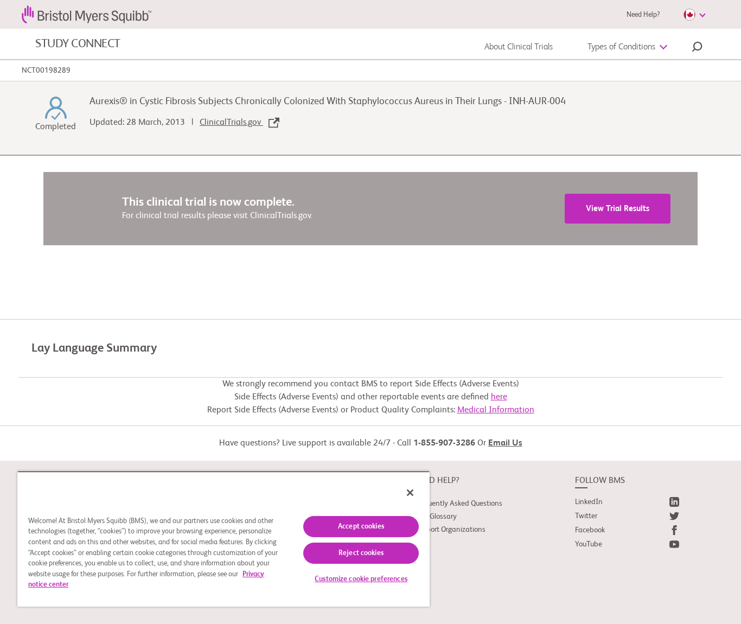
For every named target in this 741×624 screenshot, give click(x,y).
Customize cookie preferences (361, 579)
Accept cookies (361, 526)
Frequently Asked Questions (458, 503)
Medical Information (495, 410)
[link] (627, 504)
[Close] (410, 493)
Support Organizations (450, 529)
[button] (697, 48)
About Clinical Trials (518, 47)
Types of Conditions (621, 47)
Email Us (505, 443)
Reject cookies (361, 553)
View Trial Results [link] (617, 209)
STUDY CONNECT (77, 44)
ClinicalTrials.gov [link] (231, 122)
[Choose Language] (694, 15)
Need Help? (643, 14)
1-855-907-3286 (444, 443)
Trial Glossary (435, 516)
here (499, 397)
